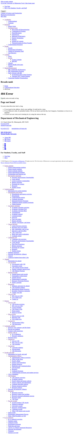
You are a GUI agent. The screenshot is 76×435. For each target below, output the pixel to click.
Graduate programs (17, 199)
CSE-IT (10, 256)
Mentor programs (17, 182)
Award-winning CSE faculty (20, 402)
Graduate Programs (17, 371)
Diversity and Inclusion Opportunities (23, 177)
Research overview (17, 392)
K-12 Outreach (8, 417)
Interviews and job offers (19, 231)
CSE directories (16, 324)
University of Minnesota (18, 161)
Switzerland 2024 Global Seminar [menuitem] (22, 74)
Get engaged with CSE (18, 264)
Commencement (16, 216)
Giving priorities (16, 307)
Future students (8, 166)
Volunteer (11, 431)
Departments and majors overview (22, 194)
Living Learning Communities (21, 181)
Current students (9, 189)
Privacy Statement (5, 162)
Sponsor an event (13, 432)
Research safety (16, 397)
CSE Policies (12, 376)
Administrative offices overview (21, 357)
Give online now (17, 297)
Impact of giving (17, 312)
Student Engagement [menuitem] (10, 68)
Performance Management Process (18, 414)
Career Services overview (19, 226)
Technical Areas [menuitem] (13, 28)
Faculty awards (12, 401)
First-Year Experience (18, 244)
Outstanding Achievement (19, 276)
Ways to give (12, 314)
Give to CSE (12, 294)
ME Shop (3, 16)
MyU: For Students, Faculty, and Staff (15, 8)
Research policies (17, 387)
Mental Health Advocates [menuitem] (15, 64)
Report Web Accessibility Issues (18, 162)
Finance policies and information (21, 382)
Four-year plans (16, 219)
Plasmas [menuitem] (14, 39)
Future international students (16, 172)
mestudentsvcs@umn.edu (19, 128)
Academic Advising (14, 206)
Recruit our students (14, 329)
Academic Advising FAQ (19, 209)
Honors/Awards (12, 272)
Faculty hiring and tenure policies (21, 381)
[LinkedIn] (5, 147)
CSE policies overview (18, 377)
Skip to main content (7, 1)
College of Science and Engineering (11, 13)
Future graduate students (15, 171)
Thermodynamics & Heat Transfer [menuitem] (22, 43)
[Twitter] (5, 145)
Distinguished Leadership (19, 279)
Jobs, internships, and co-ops (20, 229)
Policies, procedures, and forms (21, 222)
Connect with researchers (15, 331)
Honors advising (17, 221)
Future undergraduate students (17, 167)
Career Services (12, 224)
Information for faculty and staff (17, 354)
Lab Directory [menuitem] (12, 53)
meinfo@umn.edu (6, 125)
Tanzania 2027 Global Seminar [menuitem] (21, 76)
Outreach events (13, 422)
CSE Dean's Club (17, 309)
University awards (17, 406)
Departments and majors (15, 192)
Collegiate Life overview (19, 239)
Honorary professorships (19, 407)
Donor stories (16, 311)
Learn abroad (16, 179)
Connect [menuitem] (6, 54)
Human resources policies (19, 386)
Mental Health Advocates (8, 134)
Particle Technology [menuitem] (18, 38)
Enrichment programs (14, 424)
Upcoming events (17, 266)
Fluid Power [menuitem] (15, 34)
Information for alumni (14, 261)
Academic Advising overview (20, 207)
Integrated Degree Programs (20, 201)
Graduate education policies (20, 384)
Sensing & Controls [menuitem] (17, 41)
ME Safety (7, 141)
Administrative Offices (14, 356)
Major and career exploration (20, 234)
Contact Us (11, 321)
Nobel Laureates (17, 282)
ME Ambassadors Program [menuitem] (16, 71)
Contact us (15, 299)
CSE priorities (16, 344)
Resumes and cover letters (19, 227)
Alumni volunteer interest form (21, 269)
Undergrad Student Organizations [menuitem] (18, 78)
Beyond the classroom (14, 176)
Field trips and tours (14, 426)
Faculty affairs (16, 361)
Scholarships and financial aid (17, 174)
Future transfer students (15, 169)
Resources (11, 284)
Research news (12, 337)
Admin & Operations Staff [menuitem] (16, 51)
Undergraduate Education (11, 87)
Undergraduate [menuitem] (12, 21)
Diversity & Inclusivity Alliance (17, 254)
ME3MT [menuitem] (14, 61)
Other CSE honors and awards (21, 411)
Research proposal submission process (23, 396)
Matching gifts (16, 317)
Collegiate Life (12, 237)
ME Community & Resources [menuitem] (17, 69)
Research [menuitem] (7, 24)
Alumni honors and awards (20, 274)
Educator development (14, 429)
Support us (11, 339)
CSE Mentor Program (18, 271)
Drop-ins (14, 217)
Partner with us (12, 332)
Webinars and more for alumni (21, 286)
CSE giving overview (18, 304)
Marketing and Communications (21, 366)
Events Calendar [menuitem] (17, 59)
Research (14, 186)
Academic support (17, 214)
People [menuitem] (6, 46)
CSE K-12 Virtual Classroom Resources (20, 427)
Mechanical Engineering (8, 15)
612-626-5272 (5, 128)
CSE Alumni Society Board (20, 267)
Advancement (16, 349)
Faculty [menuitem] (10, 48)
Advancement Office (18, 322)
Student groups (16, 187)
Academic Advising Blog (19, 211)
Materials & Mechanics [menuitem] (18, 36)
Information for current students (17, 191)
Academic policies (17, 379)
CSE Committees (13, 374)
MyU (6, 158)
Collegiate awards (17, 409)
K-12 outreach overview (15, 419)
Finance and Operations (19, 362)
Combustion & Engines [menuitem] (19, 31)
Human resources (17, 364)
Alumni (6, 259)
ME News (7, 139)
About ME (7, 137)
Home (6, 86)
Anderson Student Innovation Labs (18, 257)
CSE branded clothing (18, 287)
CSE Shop (15, 399)
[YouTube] (5, 149)
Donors (6, 301)
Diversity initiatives (17, 336)
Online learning (16, 204)
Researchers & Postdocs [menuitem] (15, 49)
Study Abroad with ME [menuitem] (15, 73)
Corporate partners (9, 326)
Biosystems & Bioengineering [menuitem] (20, 29)
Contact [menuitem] (10, 66)
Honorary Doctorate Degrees (20, 281)
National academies (17, 404)
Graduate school (16, 236)
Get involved (12, 262)
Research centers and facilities (20, 394)
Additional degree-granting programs (22, 202)
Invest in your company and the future (19, 327)
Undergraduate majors (18, 197)
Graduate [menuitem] (11, 23)
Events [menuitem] (10, 58)
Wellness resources (13, 252)
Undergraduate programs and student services (25, 372)
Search (3, 11)
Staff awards (11, 412)
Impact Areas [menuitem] (12, 26)
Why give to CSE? (17, 296)
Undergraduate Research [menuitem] (15, 44)
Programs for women (18, 184)
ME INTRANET (6, 132)
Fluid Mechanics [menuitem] (17, 33)
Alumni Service (16, 277)
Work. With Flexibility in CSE (17, 416)
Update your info (17, 292)
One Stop (7, 6)
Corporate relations (17, 347)
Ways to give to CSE (18, 316)
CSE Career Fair (17, 232)
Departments (15, 196)
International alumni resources (20, 289)
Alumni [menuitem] (10, 63)
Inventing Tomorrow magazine (21, 291)
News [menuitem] (10, 56)
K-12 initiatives (16, 334)
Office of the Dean (17, 359)
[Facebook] (5, 144)
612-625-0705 (5, 124)
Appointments (16, 212)
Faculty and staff (9, 352)
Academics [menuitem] (7, 19)
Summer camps (12, 421)
